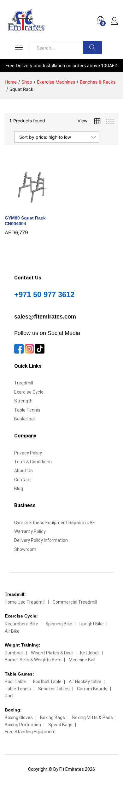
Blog (18, 488)
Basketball (25, 418)
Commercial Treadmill (75, 602)
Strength (23, 400)
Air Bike (12, 631)
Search (92, 47)
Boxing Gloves (19, 717)
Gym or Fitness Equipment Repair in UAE (54, 522)
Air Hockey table (85, 681)
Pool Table (15, 681)
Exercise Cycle (29, 392)
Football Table (47, 681)
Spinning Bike (58, 623)
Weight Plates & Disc (52, 652)
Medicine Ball (82, 659)
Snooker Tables (54, 688)
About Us (23, 470)
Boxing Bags (52, 717)
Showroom (25, 549)
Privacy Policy (28, 452)
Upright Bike (91, 623)
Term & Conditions (33, 461)
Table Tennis (27, 410)
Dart (9, 695)
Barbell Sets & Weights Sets (33, 659)
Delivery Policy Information (41, 540)
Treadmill (23, 382)
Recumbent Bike (21, 623)
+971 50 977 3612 (44, 294)
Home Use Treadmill (25, 602)
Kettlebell (89, 652)
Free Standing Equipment (30, 731)
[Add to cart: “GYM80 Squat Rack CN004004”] (24, 207)
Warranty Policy (30, 531)
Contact (22, 479)
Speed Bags (60, 724)
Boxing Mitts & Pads (92, 717)
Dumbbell (14, 652)
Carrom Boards (92, 688)
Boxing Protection (23, 724)
